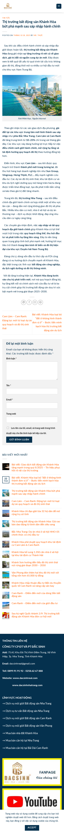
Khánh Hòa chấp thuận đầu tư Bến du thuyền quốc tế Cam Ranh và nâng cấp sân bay (36, 584)
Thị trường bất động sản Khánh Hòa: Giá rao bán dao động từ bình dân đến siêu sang (36, 523)
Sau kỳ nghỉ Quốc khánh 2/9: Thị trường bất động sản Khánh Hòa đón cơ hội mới (36, 615)
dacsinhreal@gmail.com (22, 663)
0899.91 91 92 (15, 671)
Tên (8, 385)
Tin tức (6, 18)
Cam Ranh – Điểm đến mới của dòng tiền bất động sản (36, 594)
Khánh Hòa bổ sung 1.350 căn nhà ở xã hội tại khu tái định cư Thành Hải (35, 553)
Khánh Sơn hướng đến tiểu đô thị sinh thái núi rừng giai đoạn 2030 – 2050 (35, 564)
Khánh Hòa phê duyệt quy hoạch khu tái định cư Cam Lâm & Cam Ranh (36, 543)
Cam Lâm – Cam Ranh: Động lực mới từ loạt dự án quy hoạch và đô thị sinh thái (35, 502)
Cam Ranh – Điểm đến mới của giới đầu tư (35, 603)
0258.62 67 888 (34, 671)
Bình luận (11, 358)
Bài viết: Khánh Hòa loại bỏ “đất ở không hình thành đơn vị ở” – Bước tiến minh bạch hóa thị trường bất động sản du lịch (47, 322)
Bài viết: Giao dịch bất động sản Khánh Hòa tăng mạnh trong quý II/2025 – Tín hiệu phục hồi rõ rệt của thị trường (36, 467)
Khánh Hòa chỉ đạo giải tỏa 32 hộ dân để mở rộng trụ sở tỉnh (36, 512)
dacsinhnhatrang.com (30, 685)
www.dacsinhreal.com (25, 678)
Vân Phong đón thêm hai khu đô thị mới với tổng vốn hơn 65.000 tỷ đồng (35, 574)
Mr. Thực (38, 35)
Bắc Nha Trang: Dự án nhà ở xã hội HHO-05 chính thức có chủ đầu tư (35, 533)
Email (9, 400)
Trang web (11, 414)
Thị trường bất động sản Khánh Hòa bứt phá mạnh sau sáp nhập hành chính (36, 492)
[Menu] (59, 6)
